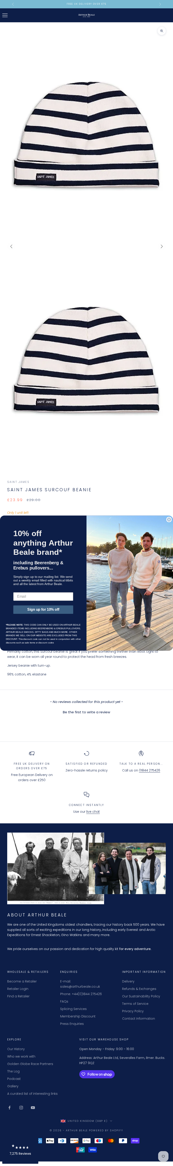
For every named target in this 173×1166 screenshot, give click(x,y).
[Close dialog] (169, 519)
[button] (20, 1148)
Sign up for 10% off (43, 609)
